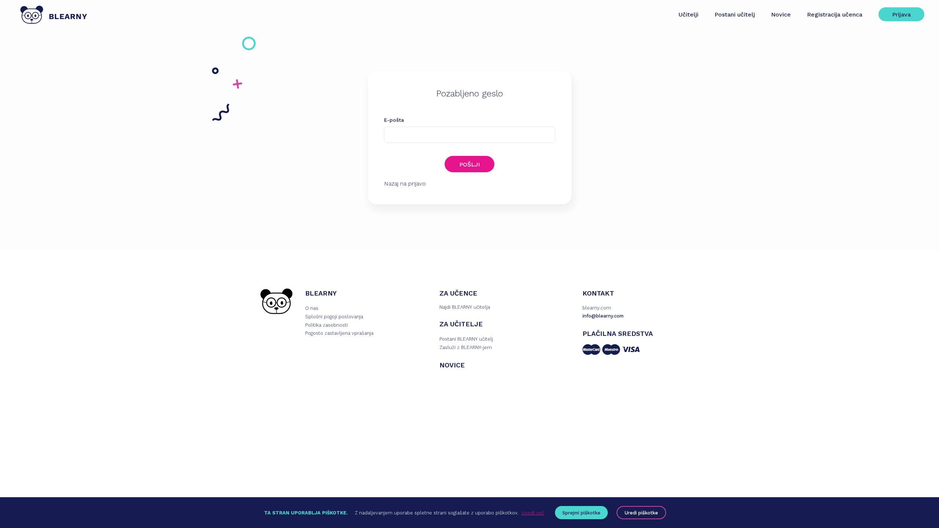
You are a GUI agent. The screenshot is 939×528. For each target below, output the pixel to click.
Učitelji (688, 14)
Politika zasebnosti (326, 325)
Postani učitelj (735, 14)
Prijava (901, 14)
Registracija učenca (834, 14)
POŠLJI (469, 164)
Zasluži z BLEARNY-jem (465, 347)
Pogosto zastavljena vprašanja (339, 333)
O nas (311, 308)
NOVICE (452, 365)
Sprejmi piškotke (581, 513)
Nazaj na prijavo (405, 183)
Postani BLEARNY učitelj (466, 339)
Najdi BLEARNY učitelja (464, 307)
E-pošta (394, 120)
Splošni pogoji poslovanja (334, 316)
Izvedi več (533, 513)
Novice (781, 14)
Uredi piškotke (641, 513)
